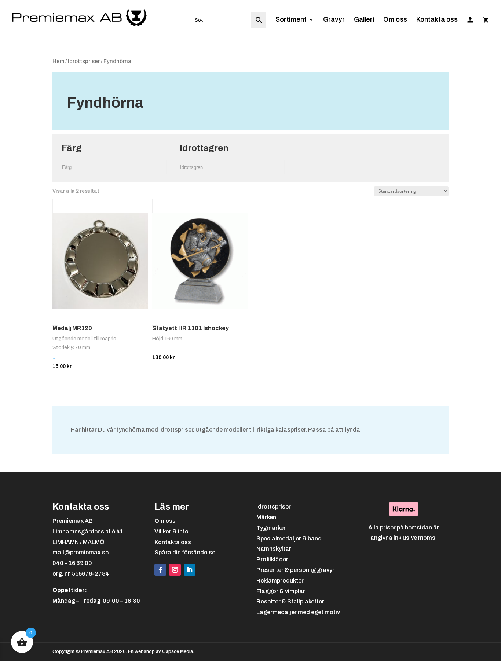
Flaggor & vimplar (280, 591)
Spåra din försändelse (184, 552)
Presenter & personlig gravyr (295, 570)
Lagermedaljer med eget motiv (298, 612)
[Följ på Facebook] (160, 570)
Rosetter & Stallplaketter (290, 601)
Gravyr (334, 20)
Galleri (364, 20)
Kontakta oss (437, 20)
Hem (58, 61)
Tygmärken (271, 528)
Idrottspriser (84, 61)
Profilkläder (272, 559)
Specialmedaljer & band (289, 538)
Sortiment (291, 20)
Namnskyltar (273, 549)
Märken (266, 517)
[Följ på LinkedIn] (189, 570)
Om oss (395, 20)
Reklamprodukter (280, 580)
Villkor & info (171, 531)
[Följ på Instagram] (175, 570)
